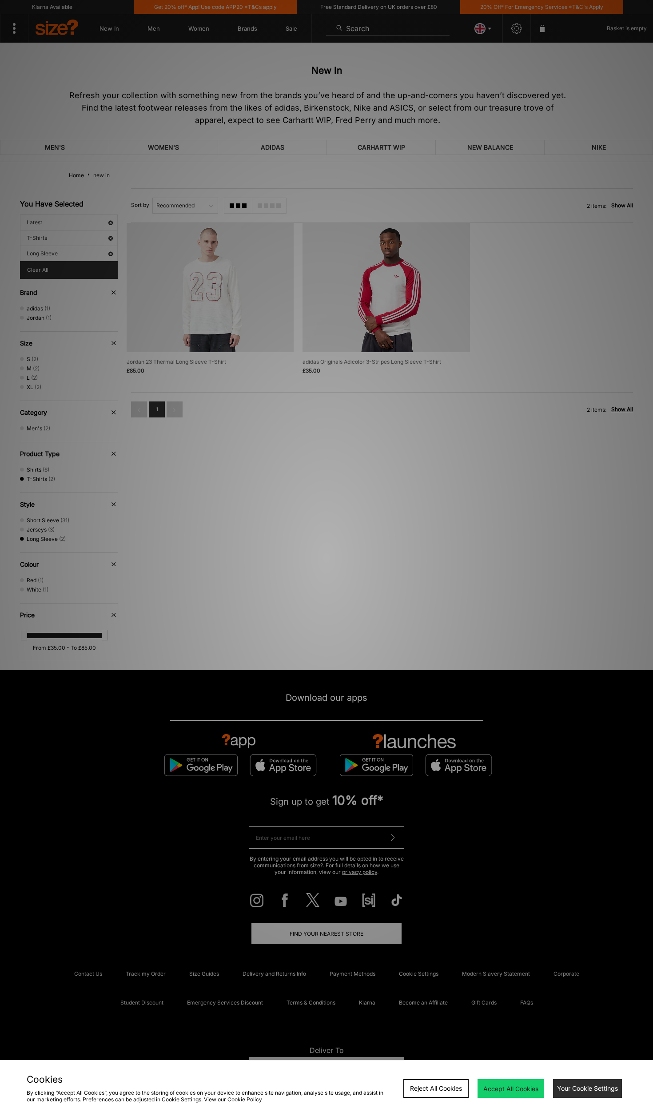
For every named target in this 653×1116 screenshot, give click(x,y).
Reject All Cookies (436, 1088)
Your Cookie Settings (587, 1088)
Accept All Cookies (510, 1088)
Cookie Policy (244, 1099)
